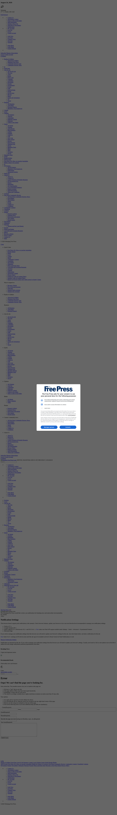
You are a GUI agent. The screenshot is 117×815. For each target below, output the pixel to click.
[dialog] (58, 407)
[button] (58, 408)
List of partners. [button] (72, 415)
